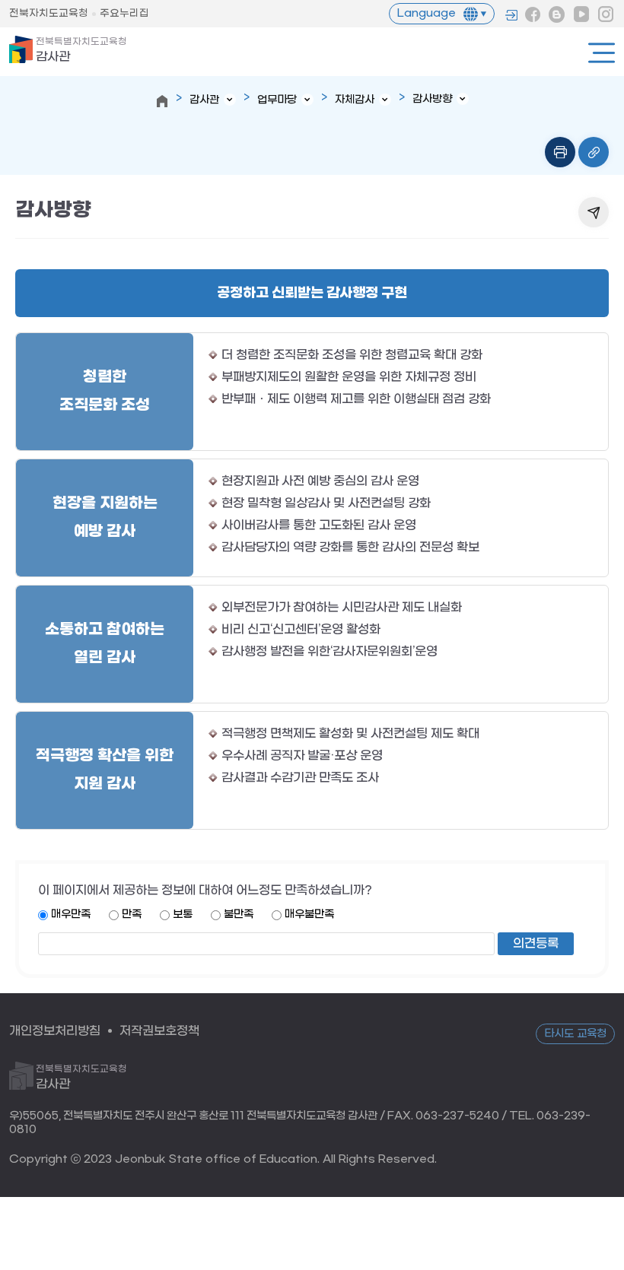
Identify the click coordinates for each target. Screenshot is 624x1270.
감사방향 (432, 99)
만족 (132, 914)
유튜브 (581, 14)
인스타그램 (605, 14)
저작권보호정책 (159, 1031)
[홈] (162, 101)
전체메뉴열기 (601, 53)
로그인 (511, 15)
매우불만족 (309, 914)
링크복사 (593, 152)
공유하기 (593, 212)
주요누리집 (124, 13)
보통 (183, 914)
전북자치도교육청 (48, 13)
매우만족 (71, 914)
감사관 (81, 50)
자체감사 (354, 100)
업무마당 (277, 100)
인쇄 (560, 152)
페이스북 (532, 14)
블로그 (557, 14)
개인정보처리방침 (54, 1031)
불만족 (238, 914)
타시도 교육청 (575, 1033)
